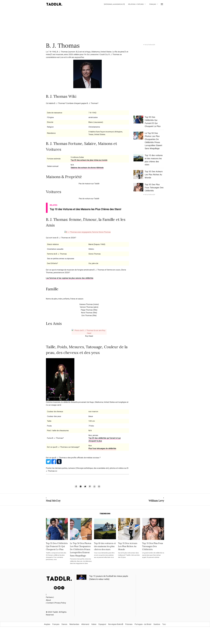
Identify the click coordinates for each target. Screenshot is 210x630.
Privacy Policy (60, 603)
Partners (49, 597)
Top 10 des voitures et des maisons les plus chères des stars (105, 546)
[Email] (62, 587)
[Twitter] (59, 587)
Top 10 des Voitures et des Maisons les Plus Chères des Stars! (85, 209)
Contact (50, 603)
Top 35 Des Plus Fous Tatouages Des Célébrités (154, 187)
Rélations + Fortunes (136, 4)
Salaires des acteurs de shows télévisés (87, 168)
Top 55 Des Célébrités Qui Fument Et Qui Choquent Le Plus (57, 546)
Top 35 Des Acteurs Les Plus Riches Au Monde (154, 174)
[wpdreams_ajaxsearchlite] (114, 4)
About (48, 600)
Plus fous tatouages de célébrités (102, 448)
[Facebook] (55, 587)
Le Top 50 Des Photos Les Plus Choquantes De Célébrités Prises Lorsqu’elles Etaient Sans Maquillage (80, 549)
